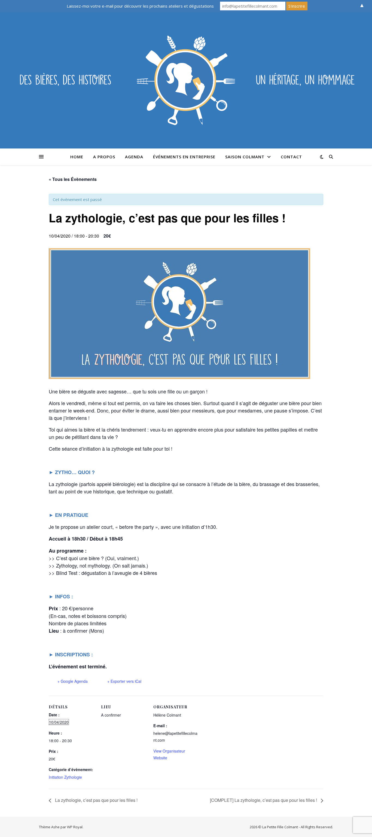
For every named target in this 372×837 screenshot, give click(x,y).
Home (76, 156)
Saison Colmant (244, 156)
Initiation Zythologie (65, 777)
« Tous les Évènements (73, 179)
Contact (291, 156)
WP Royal (75, 826)
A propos (104, 156)
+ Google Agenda (72, 681)
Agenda (134, 156)
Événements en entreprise (184, 156)
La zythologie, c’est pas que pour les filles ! (96, 800)
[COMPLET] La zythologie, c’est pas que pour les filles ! (264, 800)
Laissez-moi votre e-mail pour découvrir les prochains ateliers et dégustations (140, 6)
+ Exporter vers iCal (124, 681)
